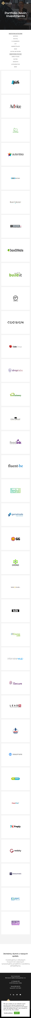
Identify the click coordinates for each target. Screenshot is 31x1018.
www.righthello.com (15, 903)
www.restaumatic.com (16, 879)
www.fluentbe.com (15, 471)
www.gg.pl (15, 543)
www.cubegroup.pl (15, 351)
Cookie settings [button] (8, 1013)
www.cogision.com (15, 327)
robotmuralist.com (15, 927)
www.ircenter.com (15, 639)
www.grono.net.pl (15, 567)
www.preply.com (15, 831)
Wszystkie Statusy (15, 54)
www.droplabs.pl (15, 375)
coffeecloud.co (15, 303)
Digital (15, 38)
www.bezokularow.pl (15, 231)
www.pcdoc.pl (15, 783)
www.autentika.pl (15, 159)
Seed (15, 66)
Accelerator (15, 64)
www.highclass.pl (15, 591)
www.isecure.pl (15, 687)
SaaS (15, 49)
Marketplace (15, 46)
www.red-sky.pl (15, 855)
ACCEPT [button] (17, 1012)
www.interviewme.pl (15, 663)
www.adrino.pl (15, 135)
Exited (15, 59)
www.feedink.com (15, 447)
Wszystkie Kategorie (15, 33)
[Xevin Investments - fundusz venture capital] (6, 3)
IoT (15, 43)
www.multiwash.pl (16, 735)
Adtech (15, 36)
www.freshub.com (15, 495)
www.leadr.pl (15, 711)
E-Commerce (15, 41)
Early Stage (15, 56)
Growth (15, 61)
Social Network (15, 51)
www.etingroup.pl (15, 423)
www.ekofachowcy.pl (15, 399)
